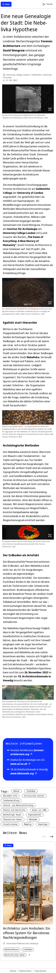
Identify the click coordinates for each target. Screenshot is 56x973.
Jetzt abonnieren (28, 502)
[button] (51, 465)
